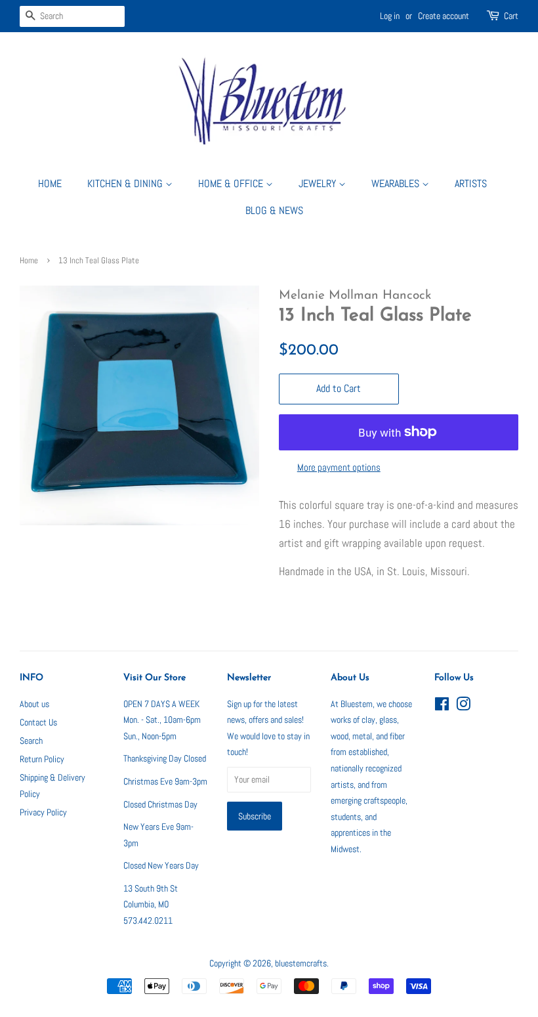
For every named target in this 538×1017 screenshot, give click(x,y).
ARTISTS (471, 183)
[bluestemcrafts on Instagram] (463, 706)
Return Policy (42, 759)
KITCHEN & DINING (126, 183)
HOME (50, 183)
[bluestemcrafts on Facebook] (441, 706)
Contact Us (38, 722)
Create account (443, 16)
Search (31, 741)
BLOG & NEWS (274, 210)
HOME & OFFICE (232, 183)
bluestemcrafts (301, 963)
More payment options (339, 467)
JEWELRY (319, 183)
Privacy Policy (43, 812)
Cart (511, 16)
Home (29, 260)
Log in (390, 16)
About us (34, 704)
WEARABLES (396, 183)
